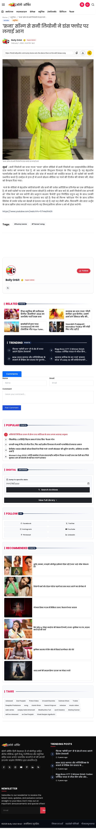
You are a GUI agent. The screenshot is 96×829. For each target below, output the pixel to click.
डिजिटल (63, 12)
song (26, 705)
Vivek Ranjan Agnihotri (46, 714)
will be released (12, 714)
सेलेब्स (32, 12)
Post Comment (11, 407)
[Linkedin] (32, 767)
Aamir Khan (36, 705)
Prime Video (34, 701)
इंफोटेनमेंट (52, 12)
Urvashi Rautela (48, 701)
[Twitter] (9, 767)
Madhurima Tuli (44, 710)
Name (5, 378)
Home (5, 17)
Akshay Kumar (74, 710)
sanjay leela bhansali (26, 710)
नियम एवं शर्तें (57, 824)
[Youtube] (21, 767)
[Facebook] (4, 767)
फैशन (71, 12)
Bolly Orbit (16, 40)
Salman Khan (63, 701)
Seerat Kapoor (50, 705)
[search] (93, 4)
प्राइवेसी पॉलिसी (72, 824)
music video (74, 705)
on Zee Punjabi (28, 714)
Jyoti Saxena (59, 710)
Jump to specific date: (17, 480)
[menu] (3, 5)
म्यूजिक (41, 12)
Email (52, 378)
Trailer (75, 701)
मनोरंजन (9, 12)
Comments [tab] (12, 373)
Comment (7, 389)
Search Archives (48, 489)
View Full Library (48, 500)
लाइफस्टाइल (21, 12)
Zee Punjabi (21, 701)
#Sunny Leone (20, 224)
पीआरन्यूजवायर (87, 824)
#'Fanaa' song (38, 224)
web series (10, 710)
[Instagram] (15, 767)
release (63, 705)
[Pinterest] (26, 767)
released (9, 701)
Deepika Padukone (13, 705)
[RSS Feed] (8, 288)
